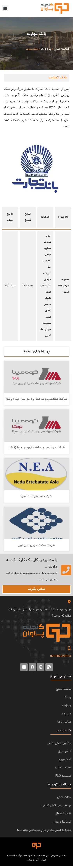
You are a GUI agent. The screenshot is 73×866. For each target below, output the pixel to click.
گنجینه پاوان (61, 49)
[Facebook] (32, 667)
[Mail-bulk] (49, 667)
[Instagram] (40, 667)
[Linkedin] (24, 667)
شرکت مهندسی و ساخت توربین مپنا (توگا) (36, 447)
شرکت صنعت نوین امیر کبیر (36, 545)
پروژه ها (46, 49)
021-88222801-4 (60, 656)
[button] (5, 8)
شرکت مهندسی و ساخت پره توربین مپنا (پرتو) (36, 399)
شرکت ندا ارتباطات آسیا (36, 496)
